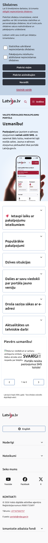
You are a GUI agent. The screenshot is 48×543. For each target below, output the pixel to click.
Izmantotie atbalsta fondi (19, 528)
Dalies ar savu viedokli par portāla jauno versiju (22, 283)
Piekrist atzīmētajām (24, 75)
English (26, 429)
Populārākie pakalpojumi (14, 243)
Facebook (25, 484)
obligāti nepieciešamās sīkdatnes (17, 11)
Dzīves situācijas (17, 262)
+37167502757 (18, 511)
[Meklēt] (25, 102)
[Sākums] (24, 415)
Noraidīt (24, 82)
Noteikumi (9, 455)
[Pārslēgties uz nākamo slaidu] (38, 382)
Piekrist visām (24, 67)
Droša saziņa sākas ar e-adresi (23, 306)
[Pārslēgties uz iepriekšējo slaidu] (9, 382)
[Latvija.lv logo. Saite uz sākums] (11, 101)
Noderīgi (8, 442)
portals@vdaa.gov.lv (19, 516)
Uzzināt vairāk (24, 89)
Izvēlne (40, 101)
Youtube (8, 484)
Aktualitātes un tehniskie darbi (17, 327)
